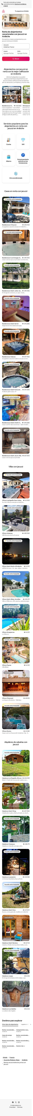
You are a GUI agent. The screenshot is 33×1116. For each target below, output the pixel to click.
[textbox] (9, 53)
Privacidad (12, 1107)
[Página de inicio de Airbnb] (3, 11)
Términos (19, 1107)
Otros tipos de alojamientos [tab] (10, 1024)
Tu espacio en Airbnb (22, 11)
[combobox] (16, 47)
